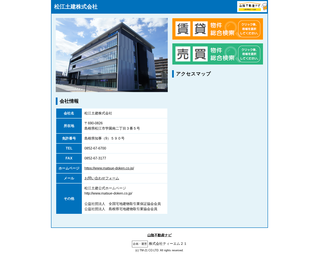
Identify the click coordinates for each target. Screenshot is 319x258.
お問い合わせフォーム (101, 178)
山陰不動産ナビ (159, 235)
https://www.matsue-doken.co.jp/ (109, 168)
